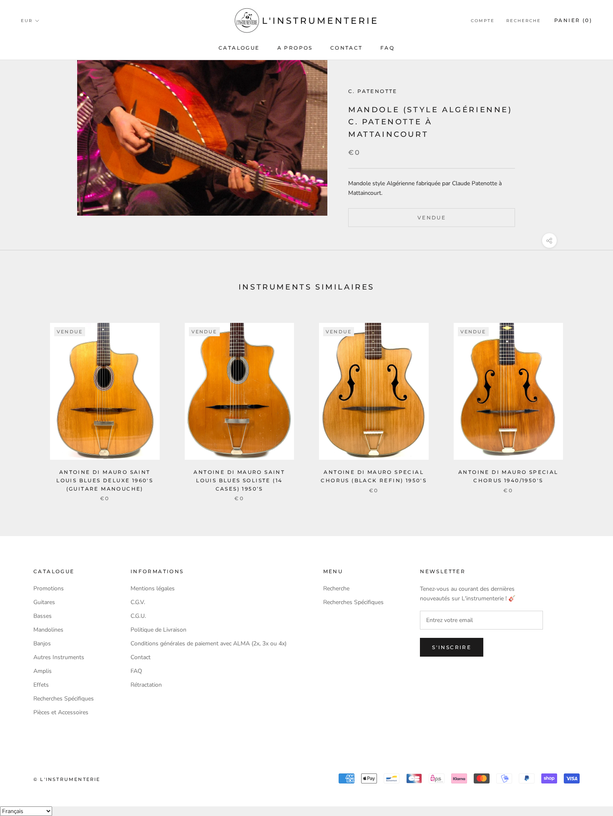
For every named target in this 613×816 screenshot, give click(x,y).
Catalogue (239, 48)
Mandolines (48, 630)
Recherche (523, 20)
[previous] (26, 403)
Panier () (573, 20)
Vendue (431, 217)
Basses (42, 616)
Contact (346, 48)
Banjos (42, 643)
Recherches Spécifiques (63, 699)
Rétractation (146, 685)
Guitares (44, 602)
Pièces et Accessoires (60, 712)
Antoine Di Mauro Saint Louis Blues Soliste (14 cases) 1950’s (239, 480)
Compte (483, 20)
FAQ (387, 48)
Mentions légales (153, 588)
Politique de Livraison (158, 630)
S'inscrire (451, 647)
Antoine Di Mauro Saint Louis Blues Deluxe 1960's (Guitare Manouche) (104, 480)
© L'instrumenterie (66, 779)
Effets (41, 685)
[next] (587, 403)
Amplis (42, 671)
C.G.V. (138, 602)
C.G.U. (138, 616)
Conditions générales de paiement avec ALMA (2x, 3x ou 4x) (208, 643)
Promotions (48, 588)
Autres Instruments (58, 657)
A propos (295, 48)
